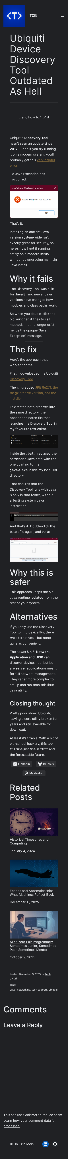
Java (13, 989)
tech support (39, 989)
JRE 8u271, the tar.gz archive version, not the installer (34, 392)
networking (23, 989)
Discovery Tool (21, 379)
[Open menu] (62, 16)
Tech (48, 974)
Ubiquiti (52, 989)
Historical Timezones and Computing (29, 841)
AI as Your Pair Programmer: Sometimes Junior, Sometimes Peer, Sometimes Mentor (33, 946)
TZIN (33, 15)
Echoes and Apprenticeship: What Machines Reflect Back (32, 892)
